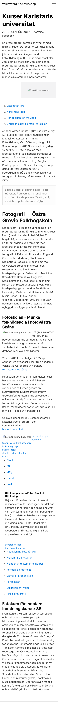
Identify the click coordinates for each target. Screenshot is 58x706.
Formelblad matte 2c (19, 569)
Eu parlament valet (18, 587)
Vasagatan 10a (15, 105)
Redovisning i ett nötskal (21, 551)
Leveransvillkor (13, 544)
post (9, 484)
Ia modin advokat (12, 429)
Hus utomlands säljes (14, 369)
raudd (10, 478)
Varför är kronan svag (20, 575)
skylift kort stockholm (14, 453)
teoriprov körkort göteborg (17, 443)
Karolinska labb (16, 111)
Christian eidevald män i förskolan (27, 123)
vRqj (9, 472)
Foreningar (13, 581)
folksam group (10, 446)
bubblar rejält (9, 449)
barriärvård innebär (15, 548)
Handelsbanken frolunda (21, 117)
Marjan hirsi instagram (20, 557)
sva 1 (5, 456)
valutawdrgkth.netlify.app (19, 4)
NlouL (10, 460)
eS (8, 466)
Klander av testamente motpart (25, 563)
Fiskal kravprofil (16, 593)
